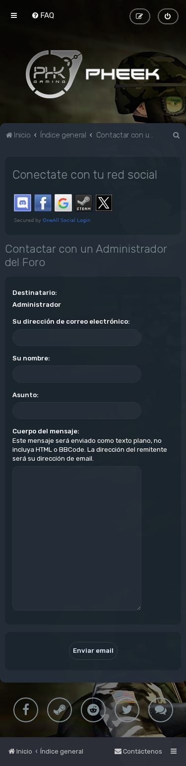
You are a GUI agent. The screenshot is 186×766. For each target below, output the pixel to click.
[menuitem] (43, 15)
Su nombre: (31, 358)
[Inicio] (93, 74)
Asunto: (25, 395)
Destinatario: (34, 292)
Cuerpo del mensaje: (45, 431)
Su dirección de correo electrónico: (71, 321)
